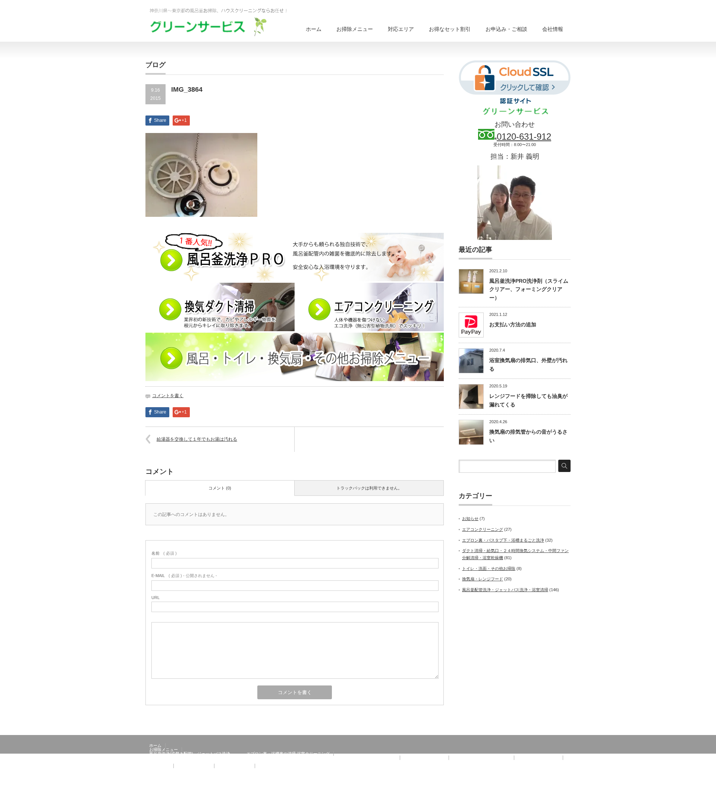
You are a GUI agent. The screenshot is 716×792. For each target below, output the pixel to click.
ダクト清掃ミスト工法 (424, 757)
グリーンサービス (536, 786)
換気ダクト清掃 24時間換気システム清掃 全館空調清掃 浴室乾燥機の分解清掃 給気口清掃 (272, 757)
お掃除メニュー (354, 29)
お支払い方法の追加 (512, 324)
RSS (566, 786)
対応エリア (401, 29)
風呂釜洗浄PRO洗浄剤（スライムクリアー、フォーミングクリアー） (528, 289)
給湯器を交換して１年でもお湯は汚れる (197, 439)
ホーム (313, 29)
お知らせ (470, 518)
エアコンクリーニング (482, 529)
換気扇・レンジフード (482, 579)
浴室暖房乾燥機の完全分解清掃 (481, 757)
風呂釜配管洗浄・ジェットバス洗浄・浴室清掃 (505, 589)
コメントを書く (167, 395)
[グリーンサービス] (223, 21)
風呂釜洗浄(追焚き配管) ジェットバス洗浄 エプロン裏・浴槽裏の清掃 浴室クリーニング (239, 753)
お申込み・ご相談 (506, 29)
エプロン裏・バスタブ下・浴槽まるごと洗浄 (503, 540)
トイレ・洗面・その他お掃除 (488, 568)
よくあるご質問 (232, 770)
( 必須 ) (164, 553)
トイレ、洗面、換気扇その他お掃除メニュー (190, 762)
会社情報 (552, 29)
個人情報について (275, 770)
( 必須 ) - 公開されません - (184, 575)
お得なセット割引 (450, 29)
